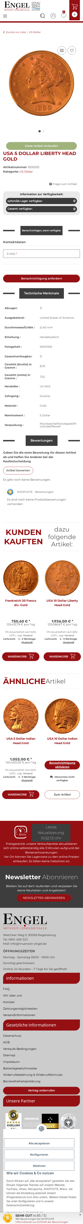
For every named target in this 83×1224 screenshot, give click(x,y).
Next (73, 612)
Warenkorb (17, 656)
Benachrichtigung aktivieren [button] (62, 765)
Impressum (11, 1062)
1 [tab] (39, 131)
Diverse (45, 396)
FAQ (6, 989)
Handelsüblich (49, 337)
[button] (42, 16)
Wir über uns (12, 995)
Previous (9, 612)
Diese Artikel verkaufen (41, 146)
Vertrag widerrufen (41, 1090)
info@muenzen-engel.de (28, 943)
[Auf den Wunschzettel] (72, 50)
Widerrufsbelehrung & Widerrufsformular (33, 1075)
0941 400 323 (18, 939)
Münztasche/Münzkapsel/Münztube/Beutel (58, 425)
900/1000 (46, 346)
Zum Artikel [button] (62, 794)
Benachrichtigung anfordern (41, 278)
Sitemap (9, 1055)
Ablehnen (39, 1165)
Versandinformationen (19, 1015)
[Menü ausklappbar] (5, 18)
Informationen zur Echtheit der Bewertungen (41, 1222)
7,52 (42, 376)
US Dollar (26, 171)
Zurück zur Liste (16, 32)
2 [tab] (43, 131)
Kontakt (9, 1002)
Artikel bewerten (18, 470)
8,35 (42, 366)
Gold (43, 405)
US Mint (45, 386)
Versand (27, 635)
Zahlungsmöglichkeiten (20, 1008)
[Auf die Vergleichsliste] (62, 50)
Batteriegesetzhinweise (20, 1068)
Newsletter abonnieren (44, 898)
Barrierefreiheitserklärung (21, 1081)
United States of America (57, 317)
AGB (6, 1042)
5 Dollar (45, 415)
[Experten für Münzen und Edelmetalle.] (22, 6)
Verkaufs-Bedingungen (19, 1049)
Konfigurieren (39, 1154)
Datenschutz (12, 1035)
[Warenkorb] (6, 41)
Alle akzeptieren (39, 1143)
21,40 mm (46, 327)
